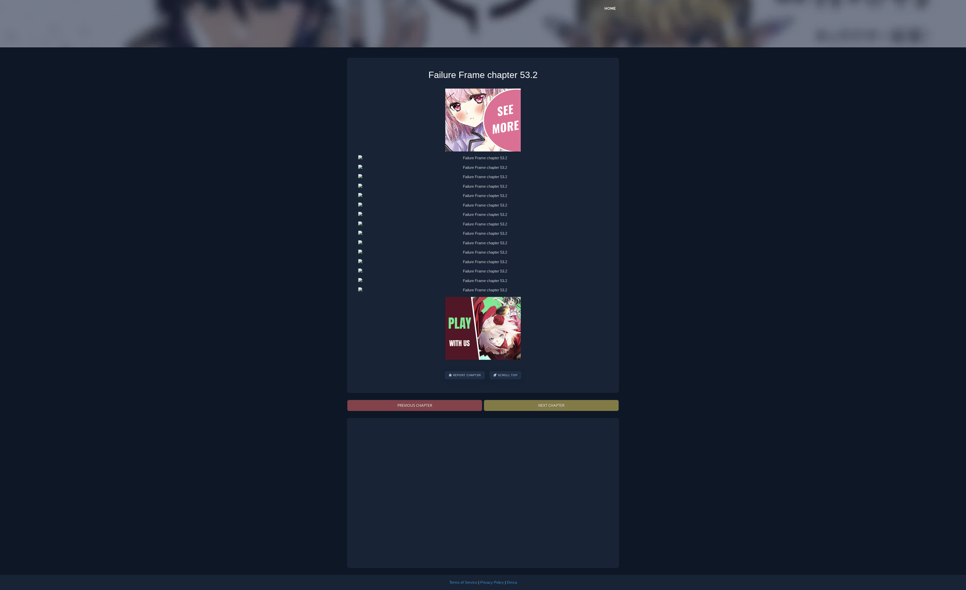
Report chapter (467, 375)
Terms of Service (463, 582)
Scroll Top (507, 375)
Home (610, 8)
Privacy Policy (492, 582)
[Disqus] (483, 492)
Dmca (512, 582)
